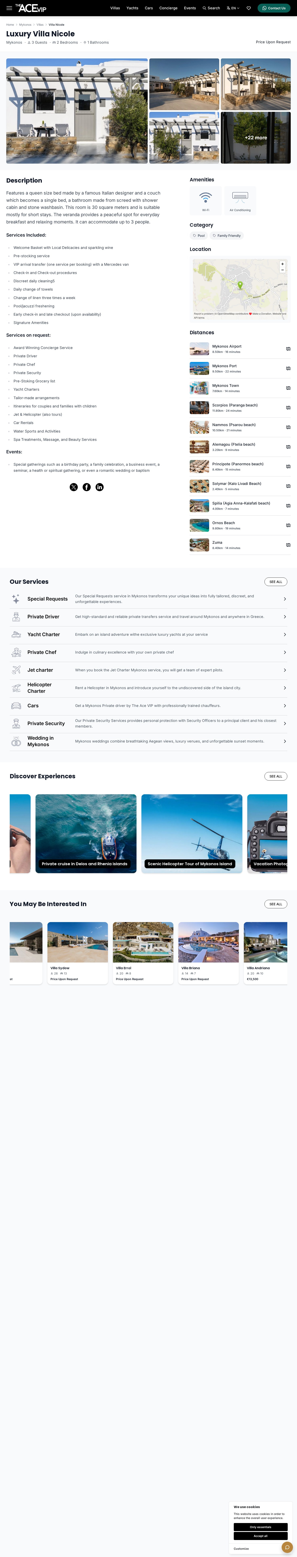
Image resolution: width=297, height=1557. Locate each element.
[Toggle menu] (9, 8)
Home (10, 24)
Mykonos (25, 24)
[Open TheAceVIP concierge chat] (287, 1547)
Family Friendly (229, 236)
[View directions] (288, 348)
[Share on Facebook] (87, 487)
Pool (201, 236)
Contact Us (277, 8)
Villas (115, 8)
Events (190, 8)
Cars (149, 8)
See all (276, 582)
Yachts (132, 8)
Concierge (168, 8)
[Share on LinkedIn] (100, 487)
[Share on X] (74, 487)
